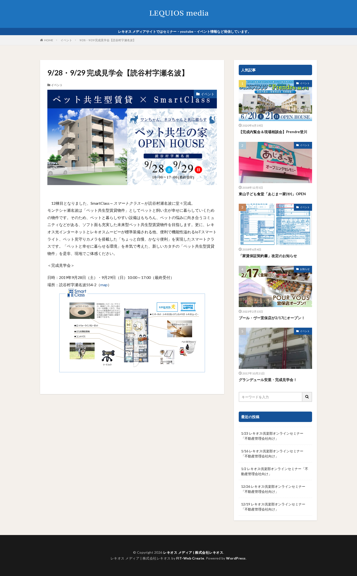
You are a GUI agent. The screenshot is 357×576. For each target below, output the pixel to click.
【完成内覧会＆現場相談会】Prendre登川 (273, 132)
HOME (48, 40)
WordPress (236, 558)
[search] (307, 397)
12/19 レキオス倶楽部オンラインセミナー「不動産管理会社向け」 (273, 506)
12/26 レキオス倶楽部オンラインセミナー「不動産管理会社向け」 (273, 489)
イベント (66, 40)
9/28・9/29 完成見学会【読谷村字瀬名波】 (107, 40)
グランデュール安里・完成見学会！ (268, 379)
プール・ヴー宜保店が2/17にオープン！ (272, 318)
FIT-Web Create (190, 558)
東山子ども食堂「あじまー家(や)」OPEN (272, 194)
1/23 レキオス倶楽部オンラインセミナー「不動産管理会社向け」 (272, 435)
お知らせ (305, 269)
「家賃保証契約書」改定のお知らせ (268, 255)
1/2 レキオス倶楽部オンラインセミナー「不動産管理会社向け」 (274, 471)
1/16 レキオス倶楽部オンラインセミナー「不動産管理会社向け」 (272, 453)
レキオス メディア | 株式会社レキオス (193, 552)
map (104, 284)
